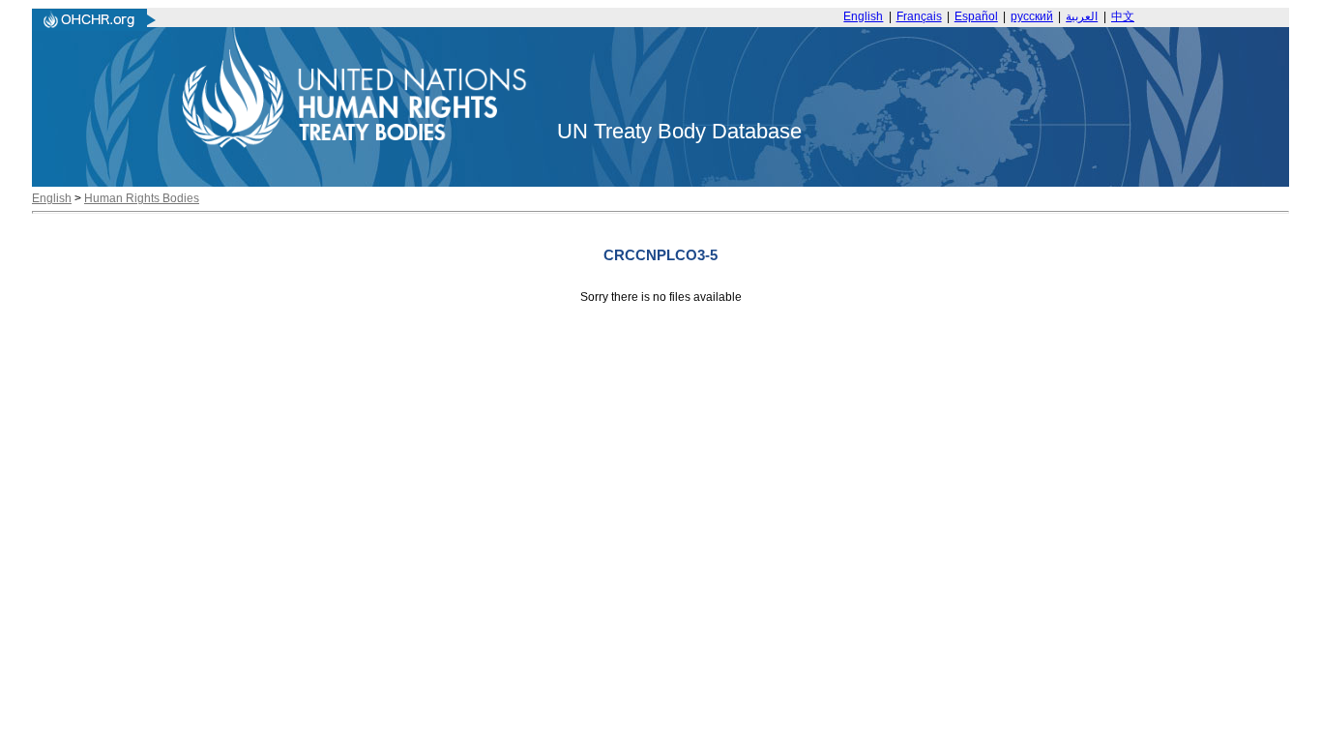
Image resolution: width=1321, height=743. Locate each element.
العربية (1082, 16)
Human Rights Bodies (141, 198)
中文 (1122, 16)
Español (976, 16)
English (863, 16)
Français (919, 16)
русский (1032, 16)
